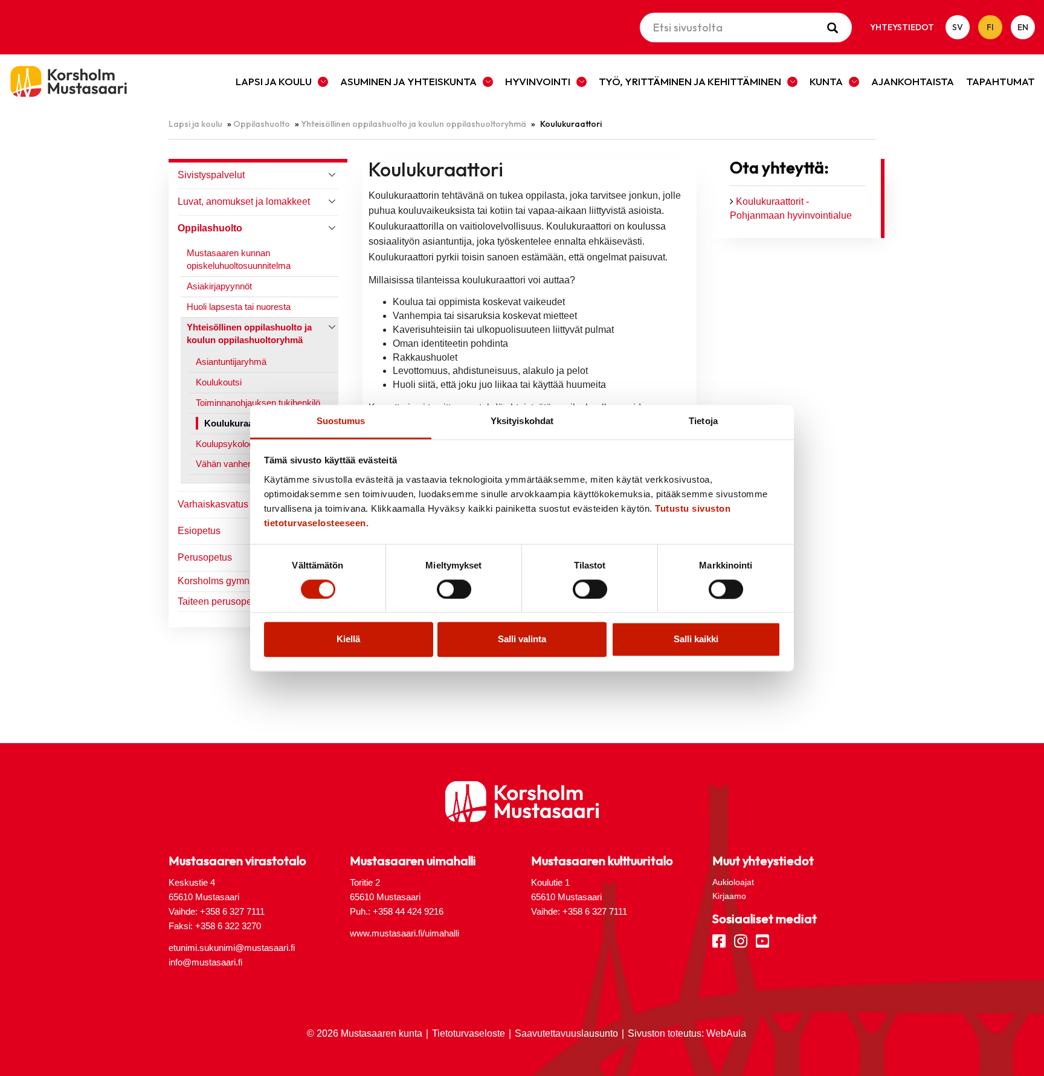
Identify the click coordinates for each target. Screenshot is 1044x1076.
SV (957, 27)
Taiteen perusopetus (221, 601)
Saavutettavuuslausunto (566, 1033)
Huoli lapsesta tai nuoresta (239, 306)
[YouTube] (762, 940)
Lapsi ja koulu (274, 81)
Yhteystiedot (902, 27)
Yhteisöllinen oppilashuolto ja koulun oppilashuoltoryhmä (413, 123)
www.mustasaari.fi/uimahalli (404, 933)
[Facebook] (719, 940)
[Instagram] (740, 940)
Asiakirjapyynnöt (219, 286)
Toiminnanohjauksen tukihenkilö (258, 403)
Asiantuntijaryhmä (231, 361)
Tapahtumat (1000, 81)
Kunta (826, 81)
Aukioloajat (733, 882)
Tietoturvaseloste (468, 1033)
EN (1022, 27)
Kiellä (348, 639)
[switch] (454, 589)
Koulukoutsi (219, 382)
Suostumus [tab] (341, 421)
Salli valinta (522, 639)
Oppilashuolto (261, 123)
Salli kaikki (696, 639)
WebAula (726, 1033)
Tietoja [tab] (703, 421)
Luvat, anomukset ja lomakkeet (244, 201)
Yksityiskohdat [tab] (522, 421)
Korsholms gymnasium (227, 581)
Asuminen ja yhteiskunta (408, 81)
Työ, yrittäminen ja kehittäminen (690, 81)
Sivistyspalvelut (211, 175)
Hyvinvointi (537, 81)
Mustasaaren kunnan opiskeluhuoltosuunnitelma (239, 259)
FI (990, 27)
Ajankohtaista (912, 81)
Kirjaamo (729, 896)
